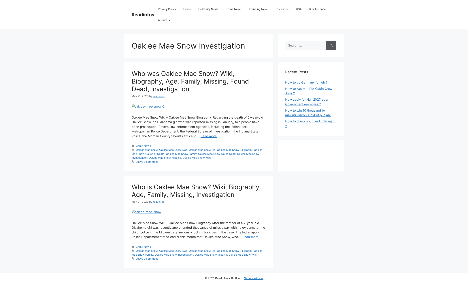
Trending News (259, 9)
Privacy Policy (167, 9)
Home (187, 9)
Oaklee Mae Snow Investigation (174, 254)
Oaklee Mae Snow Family (181, 153)
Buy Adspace (317, 9)
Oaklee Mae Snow (147, 149)
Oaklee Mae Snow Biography (234, 149)
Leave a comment (147, 161)
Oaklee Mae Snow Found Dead (217, 153)
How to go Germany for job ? (306, 82)
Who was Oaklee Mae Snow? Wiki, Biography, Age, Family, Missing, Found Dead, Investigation (190, 81)
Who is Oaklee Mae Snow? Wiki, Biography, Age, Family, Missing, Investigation (196, 190)
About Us (164, 20)
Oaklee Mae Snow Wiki (197, 157)
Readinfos (143, 14)
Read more (209, 136)
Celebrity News (208, 9)
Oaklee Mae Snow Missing (165, 157)
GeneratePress (253, 278)
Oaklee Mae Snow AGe (173, 149)
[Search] (331, 45)
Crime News (233, 9)
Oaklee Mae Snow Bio (202, 149)
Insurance (282, 9)
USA (299, 9)
